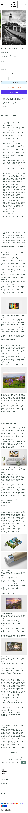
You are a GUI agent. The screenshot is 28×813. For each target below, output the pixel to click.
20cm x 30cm (6, 65)
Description (4, 52)
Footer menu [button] (4, 779)
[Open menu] (3, 4)
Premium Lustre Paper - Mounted (11, 73)
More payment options (7, 95)
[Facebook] (1, 793)
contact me (18, 237)
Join (23, 762)
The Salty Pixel (7, 808)
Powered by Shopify (7, 810)
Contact (23, 808)
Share (4, 106)
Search (18, 808)
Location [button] (3, 788)
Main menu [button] (4, 783)
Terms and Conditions (7, 809)
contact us (19, 216)
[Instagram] (4, 793)
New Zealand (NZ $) (8, 800)
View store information (9, 103)
